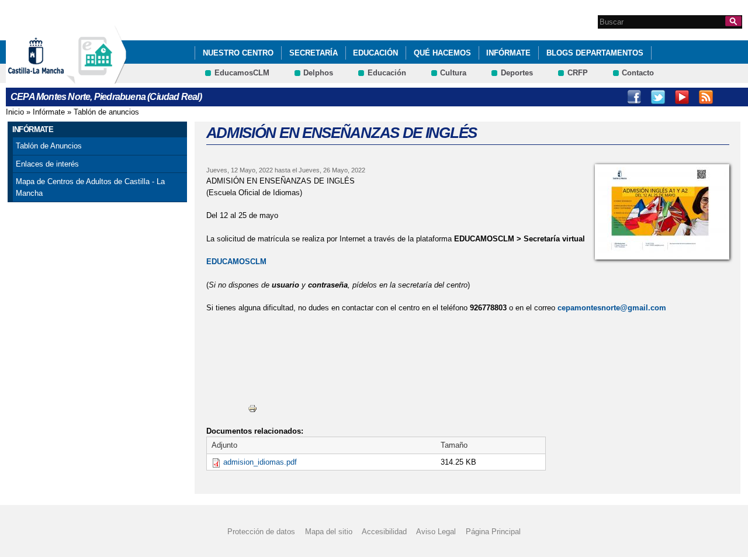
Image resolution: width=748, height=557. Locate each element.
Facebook (634, 97)
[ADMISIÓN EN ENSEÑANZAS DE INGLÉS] (662, 212)
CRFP (577, 72)
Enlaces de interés (47, 164)
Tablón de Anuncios (49, 145)
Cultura (453, 72)
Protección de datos (261, 531)
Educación (375, 53)
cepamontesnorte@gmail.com (611, 307)
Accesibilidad (384, 531)
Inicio (15, 112)
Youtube (682, 97)
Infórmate (508, 53)
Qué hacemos (442, 53)
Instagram (730, 97)
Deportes (517, 72)
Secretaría (313, 53)
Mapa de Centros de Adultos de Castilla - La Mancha (90, 187)
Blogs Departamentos (594, 53)
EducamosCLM (241, 72)
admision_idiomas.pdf (260, 462)
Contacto (638, 72)
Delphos (318, 72)
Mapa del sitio (328, 531)
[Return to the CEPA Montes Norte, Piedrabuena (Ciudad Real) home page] (96, 78)
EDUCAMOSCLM (236, 261)
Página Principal (493, 531)
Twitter (658, 97)
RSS (706, 97)
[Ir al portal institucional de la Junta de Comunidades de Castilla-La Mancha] (50, 78)
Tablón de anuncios (106, 112)
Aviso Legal (436, 531)
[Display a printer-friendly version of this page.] (252, 407)
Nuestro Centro (238, 53)
